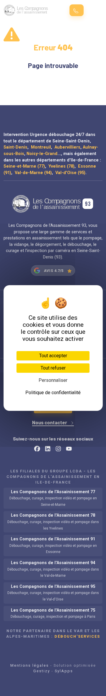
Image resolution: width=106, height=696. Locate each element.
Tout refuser (53, 368)
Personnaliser (53, 380)
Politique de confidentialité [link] (53, 392)
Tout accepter (53, 355)
